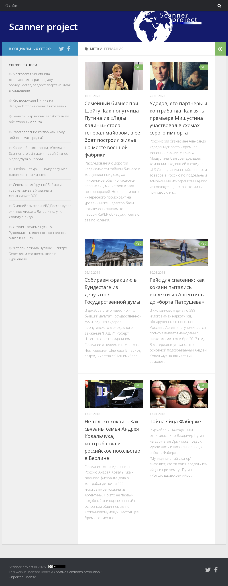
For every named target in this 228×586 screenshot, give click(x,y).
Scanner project (43, 26)
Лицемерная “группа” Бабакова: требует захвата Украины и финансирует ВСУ (36, 190)
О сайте (11, 5)
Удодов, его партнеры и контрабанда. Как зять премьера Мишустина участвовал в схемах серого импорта (178, 118)
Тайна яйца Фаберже (175, 421)
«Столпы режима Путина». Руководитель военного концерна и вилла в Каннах (38, 232)
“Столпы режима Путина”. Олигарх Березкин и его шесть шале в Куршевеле (38, 253)
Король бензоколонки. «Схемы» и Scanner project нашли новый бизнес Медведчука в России (38, 153)
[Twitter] (61, 48)
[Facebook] (68, 48)
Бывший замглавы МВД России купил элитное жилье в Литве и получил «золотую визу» (40, 211)
